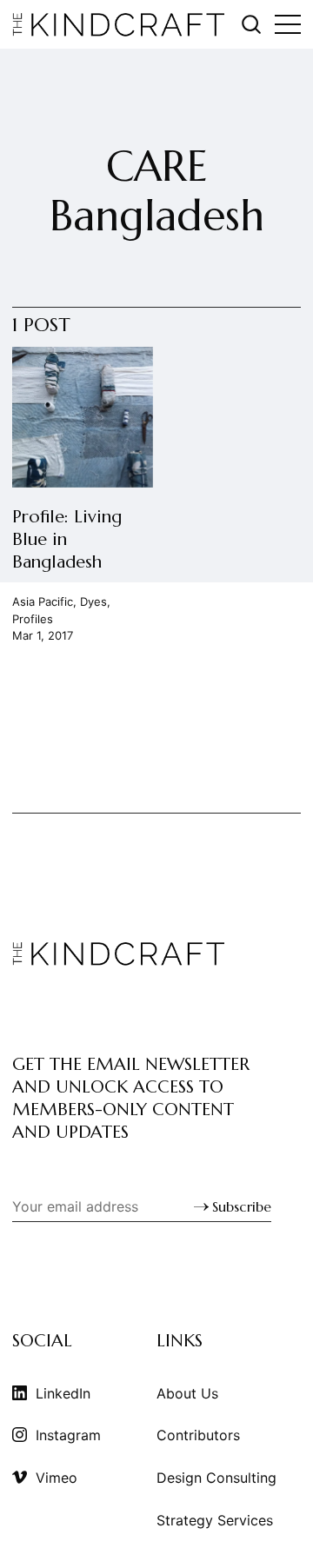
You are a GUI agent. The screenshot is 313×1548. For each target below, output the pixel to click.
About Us (187, 1393)
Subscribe (241, 1206)
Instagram (68, 1435)
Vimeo (56, 1477)
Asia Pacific (42, 601)
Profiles (32, 618)
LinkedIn (63, 1393)
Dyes (93, 601)
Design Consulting (216, 1477)
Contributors (198, 1435)
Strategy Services (214, 1520)
